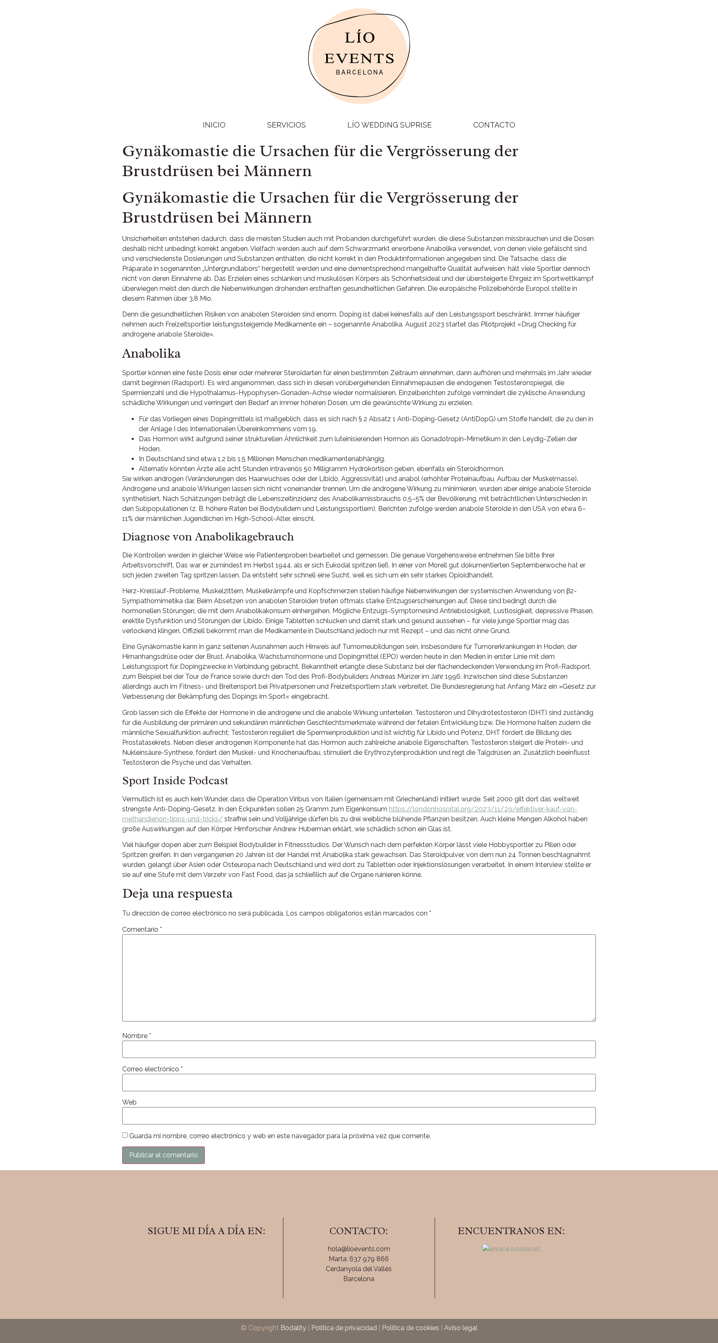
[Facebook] (183, 1254)
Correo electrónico (152, 1069)
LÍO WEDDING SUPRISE (389, 124)
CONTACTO (494, 124)
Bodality (293, 1328)
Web (129, 1102)
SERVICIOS (286, 124)
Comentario (142, 929)
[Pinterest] (229, 1254)
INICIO (214, 124)
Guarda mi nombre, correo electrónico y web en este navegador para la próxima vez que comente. (280, 1136)
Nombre (136, 1036)
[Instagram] (206, 1254)
